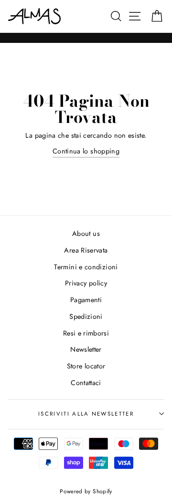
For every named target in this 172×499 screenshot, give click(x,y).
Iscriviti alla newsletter (86, 414)
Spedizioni (86, 316)
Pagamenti (86, 300)
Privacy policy (86, 283)
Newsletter (86, 349)
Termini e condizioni (86, 267)
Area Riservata (86, 250)
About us (86, 233)
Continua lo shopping (86, 151)
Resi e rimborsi (86, 333)
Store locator (86, 366)
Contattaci (86, 382)
